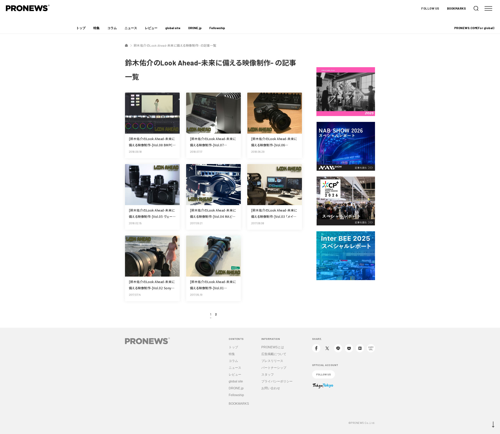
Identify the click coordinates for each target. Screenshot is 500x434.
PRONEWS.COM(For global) (474, 28)
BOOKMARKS (456, 8)
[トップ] (126, 45)
